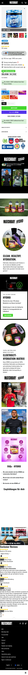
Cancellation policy (6, 654)
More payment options (14, 116)
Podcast (3, 640)
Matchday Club (5, 632)
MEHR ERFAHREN (7, 315)
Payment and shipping (6, 646)
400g (4, 103)
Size (2, 100)
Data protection (5, 648)
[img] (4, 558)
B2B (2, 629)
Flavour (3, 89)
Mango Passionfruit (21, 93)
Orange (3, 98)
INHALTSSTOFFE (5, 127)
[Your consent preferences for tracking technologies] (25, 672)
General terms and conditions (8, 657)
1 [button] (0, 616)
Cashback (16, 82)
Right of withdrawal (6, 660)
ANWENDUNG (4, 131)
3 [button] (1, 616)
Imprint (3, 643)
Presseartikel (4, 635)
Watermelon (13, 98)
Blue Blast (4, 93)
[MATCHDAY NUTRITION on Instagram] (23, 623)
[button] (5, 46)
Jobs (2, 637)
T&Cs (2, 651)
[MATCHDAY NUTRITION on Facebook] (20, 623)
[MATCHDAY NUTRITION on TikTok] (26, 623)
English (8, 665)
